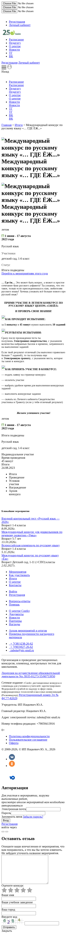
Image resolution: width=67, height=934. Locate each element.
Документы (16, 614)
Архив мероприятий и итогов (28, 630)
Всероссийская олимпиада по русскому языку (30, 545)
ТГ (10, 53)
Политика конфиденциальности (29, 736)
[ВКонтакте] (12, 759)
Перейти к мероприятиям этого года (24, 273)
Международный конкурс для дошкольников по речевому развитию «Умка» (31, 533)
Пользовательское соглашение (28, 739)
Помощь (14, 604)
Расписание (16, 39)
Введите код (9, 916)
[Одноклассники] (12, 765)
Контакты (15, 585)
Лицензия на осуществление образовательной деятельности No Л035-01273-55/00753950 (30, 674)
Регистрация (17, 21)
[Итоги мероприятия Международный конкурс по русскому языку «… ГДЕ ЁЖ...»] (11, 34)
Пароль (6, 813)
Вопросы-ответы (19, 601)
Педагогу (15, 42)
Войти (13, 591)
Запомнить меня (11, 816)
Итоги (19, 125)
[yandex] (2, 831)
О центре (15, 46)
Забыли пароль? (33, 816)
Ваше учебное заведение (17, 902)
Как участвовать (19, 575)
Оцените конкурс (12, 885)
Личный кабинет (20, 25)
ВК (11, 56)
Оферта (13, 743)
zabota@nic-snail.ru (22, 650)
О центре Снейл (19, 610)
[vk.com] (6, 831)
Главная (6, 125)
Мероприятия (17, 571)
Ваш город (8, 909)
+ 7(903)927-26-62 (21, 647)
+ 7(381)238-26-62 (21, 643)
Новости (14, 49)
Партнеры (15, 620)
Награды (14, 624)
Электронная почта (13, 809)
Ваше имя (7, 895)
